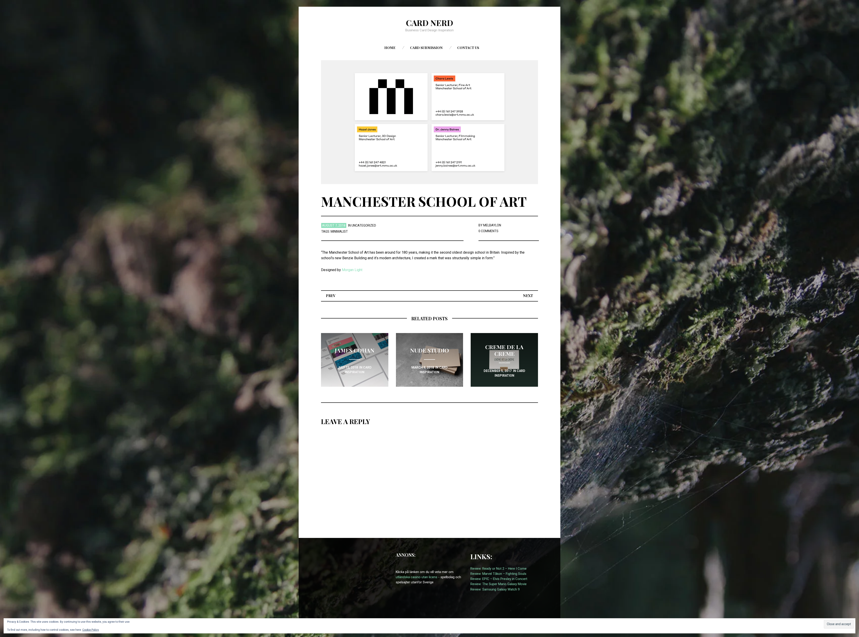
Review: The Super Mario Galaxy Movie (498, 584)
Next (528, 295)
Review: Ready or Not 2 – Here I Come (498, 569)
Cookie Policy (90, 629)
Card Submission (426, 47)
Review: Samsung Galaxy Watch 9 (495, 589)
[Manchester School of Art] (429, 122)
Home (389, 47)
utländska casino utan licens (416, 577)
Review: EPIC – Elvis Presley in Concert (498, 579)
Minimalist (339, 231)
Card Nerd (429, 22)
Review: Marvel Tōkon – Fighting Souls (498, 574)
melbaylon (492, 225)
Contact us (468, 47)
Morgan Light (352, 270)
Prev (331, 295)
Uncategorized (363, 225)
